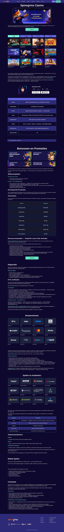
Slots (50, 36)
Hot (13, 36)
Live (25, 36)
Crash (37, 36)
